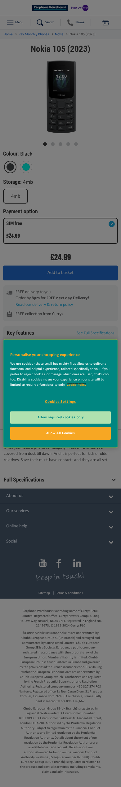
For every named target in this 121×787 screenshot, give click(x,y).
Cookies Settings (60, 401)
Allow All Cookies (60, 433)
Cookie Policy (76, 384)
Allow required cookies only (60, 417)
